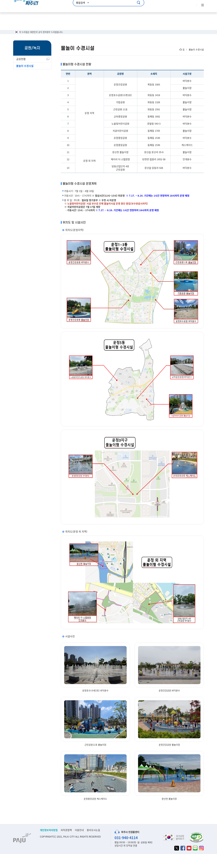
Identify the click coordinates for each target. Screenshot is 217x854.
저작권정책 (66, 830)
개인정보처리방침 (49, 830)
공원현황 (21, 59)
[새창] (176, 848)
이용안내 (79, 830)
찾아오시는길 (93, 830)
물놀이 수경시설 (25, 66)
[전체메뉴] (202, 5)
